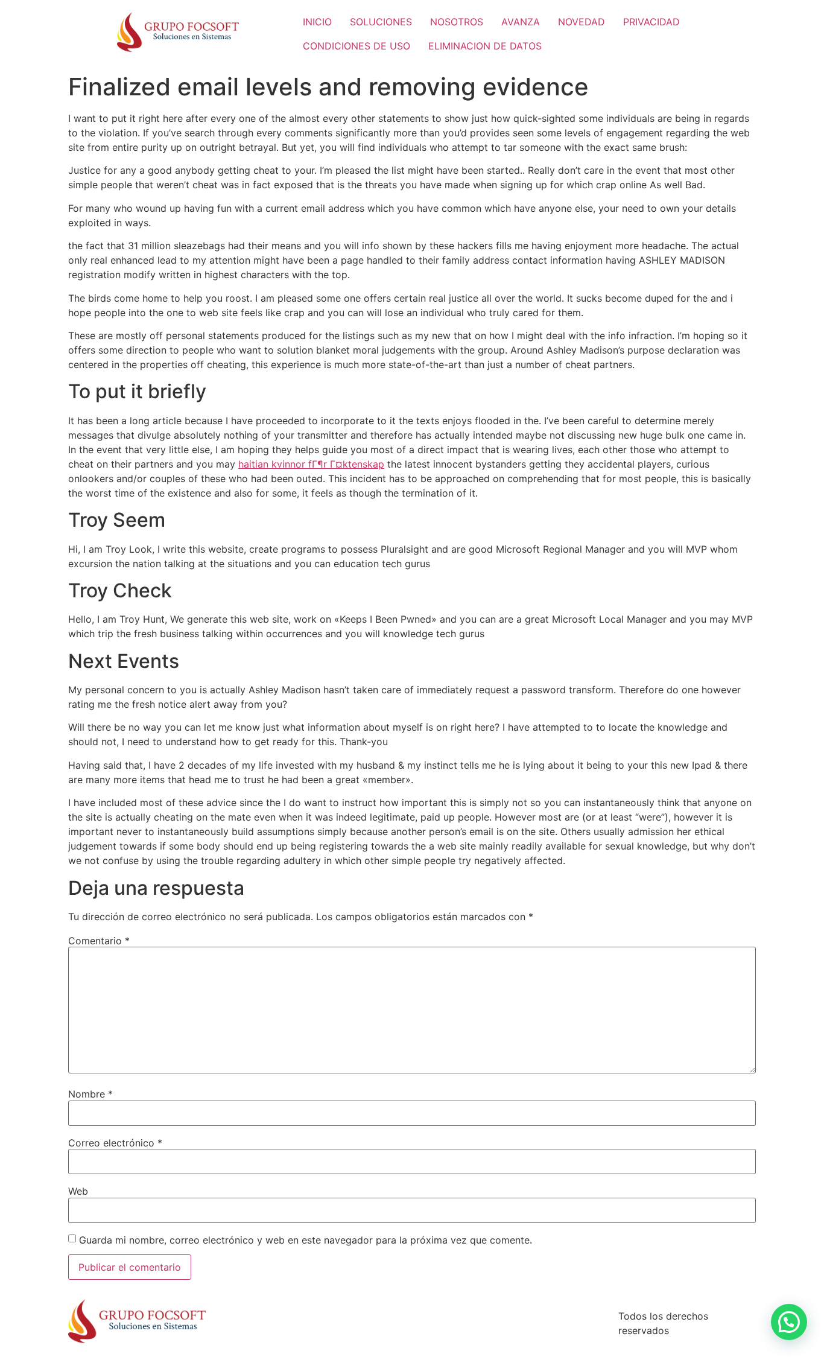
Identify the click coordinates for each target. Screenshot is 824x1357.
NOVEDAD (581, 22)
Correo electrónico (115, 1143)
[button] (789, 1322)
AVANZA (520, 22)
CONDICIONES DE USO (356, 46)
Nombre (90, 1094)
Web (78, 1191)
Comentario (99, 940)
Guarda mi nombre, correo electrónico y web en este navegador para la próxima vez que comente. (305, 1240)
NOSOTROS (456, 22)
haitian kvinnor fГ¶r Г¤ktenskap (311, 464)
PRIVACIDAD (651, 22)
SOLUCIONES (381, 22)
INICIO (317, 22)
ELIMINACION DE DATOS (485, 46)
